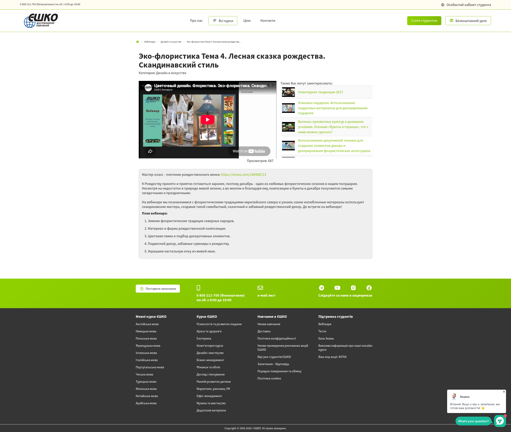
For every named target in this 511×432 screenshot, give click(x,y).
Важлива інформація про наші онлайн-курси (345, 348)
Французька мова (148, 346)
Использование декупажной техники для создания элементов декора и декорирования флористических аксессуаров (334, 145)
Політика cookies (269, 378)
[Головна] (137, 42)
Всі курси (226, 20)
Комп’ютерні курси (210, 346)
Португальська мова (150, 367)
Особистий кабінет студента (469, 4)
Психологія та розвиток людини (219, 324)
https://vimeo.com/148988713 (243, 174)
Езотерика (204, 338)
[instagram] (353, 288)
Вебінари (324, 324)
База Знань (326, 338)
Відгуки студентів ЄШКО (274, 357)
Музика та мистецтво (211, 403)
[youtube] (337, 288)
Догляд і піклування (211, 374)
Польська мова (146, 338)
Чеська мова (144, 374)
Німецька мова (146, 331)
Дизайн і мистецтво (210, 353)
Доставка (263, 331)
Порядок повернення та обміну (279, 371)
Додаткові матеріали (211, 410)
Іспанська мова (146, 353)
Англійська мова (147, 324)
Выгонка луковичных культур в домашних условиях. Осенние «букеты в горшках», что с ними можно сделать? (333, 126)
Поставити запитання (161, 289)
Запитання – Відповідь (273, 364)
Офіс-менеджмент (209, 396)
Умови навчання (268, 324)
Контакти (267, 20)
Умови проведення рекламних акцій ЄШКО (282, 348)
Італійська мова (147, 360)
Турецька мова (146, 381)
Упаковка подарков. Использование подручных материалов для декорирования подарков (332, 107)
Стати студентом (424, 20)
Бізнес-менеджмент (210, 360)
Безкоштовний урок (471, 20)
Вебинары (150, 41)
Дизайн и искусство (171, 41)
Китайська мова (147, 396)
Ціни (247, 20)
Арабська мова (146, 403)
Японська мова (146, 389)
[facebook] (369, 288)
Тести (322, 331)
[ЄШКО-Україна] (39, 21)
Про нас (196, 20)
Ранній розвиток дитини (214, 381)
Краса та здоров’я (209, 331)
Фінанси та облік (208, 367)
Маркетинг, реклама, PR (213, 389)
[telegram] (321, 288)
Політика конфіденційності (276, 338)
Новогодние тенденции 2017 (320, 92)
